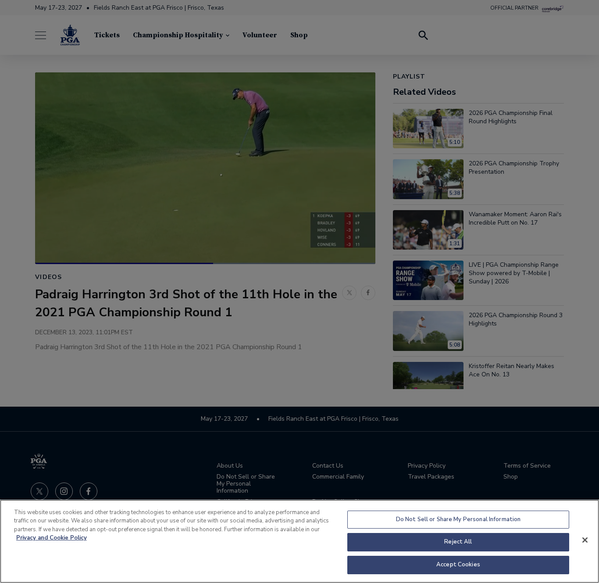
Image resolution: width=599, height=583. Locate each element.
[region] (299, 541)
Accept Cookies (458, 565)
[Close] (585, 540)
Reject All (458, 542)
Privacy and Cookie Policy (51, 538)
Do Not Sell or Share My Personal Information (458, 519)
